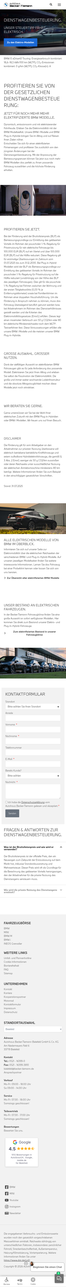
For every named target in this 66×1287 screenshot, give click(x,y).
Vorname (10, 724)
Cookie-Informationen (15, 961)
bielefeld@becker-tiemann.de (19, 1068)
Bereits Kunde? (13, 770)
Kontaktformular (12, 1004)
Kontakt (8, 989)
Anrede (9, 713)
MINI (6, 932)
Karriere (8, 993)
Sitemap (8, 973)
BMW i (7, 939)
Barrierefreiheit (11, 965)
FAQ (6, 969)
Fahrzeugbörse (17, 923)
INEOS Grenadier (13, 943)
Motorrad (9, 1000)
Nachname (11, 736)
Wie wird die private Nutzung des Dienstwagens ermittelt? (30, 891)
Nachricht (10, 782)
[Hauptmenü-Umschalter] (59, 4)
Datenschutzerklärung (33, 802)
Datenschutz (10, 1012)
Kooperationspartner (15, 996)
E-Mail (9, 759)
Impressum (10, 1008)
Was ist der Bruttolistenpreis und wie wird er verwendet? (29, 848)
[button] (51, 5)
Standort (10, 701)
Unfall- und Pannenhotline (17, 958)
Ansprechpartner (12, 1072)
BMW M (8, 935)
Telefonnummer (13, 747)
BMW (7, 928)
